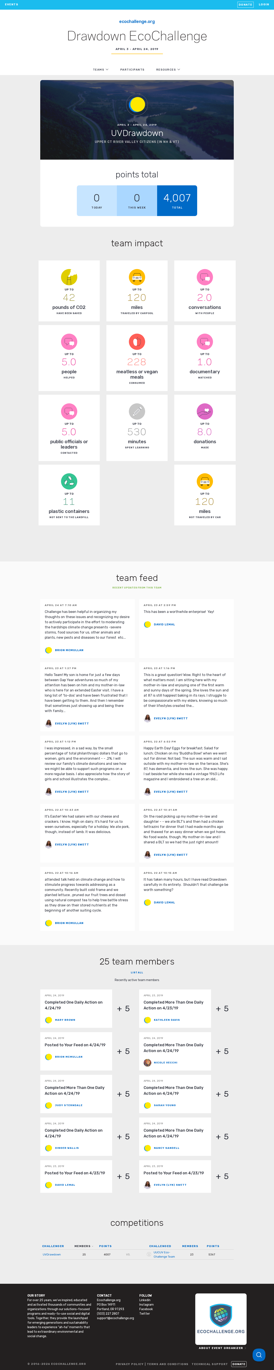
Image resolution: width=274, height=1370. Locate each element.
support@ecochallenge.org (115, 1318)
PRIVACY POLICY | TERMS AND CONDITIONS (152, 1364)
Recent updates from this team (137, 587)
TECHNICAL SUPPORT (210, 1364)
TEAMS (98, 69)
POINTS (105, 1246)
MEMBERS (82, 1246)
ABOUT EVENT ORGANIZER (221, 1348)
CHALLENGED (160, 1246)
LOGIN (264, 4)
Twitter (144, 1314)
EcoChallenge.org (137, 21)
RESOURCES (166, 69)
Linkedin (144, 1300)
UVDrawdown (52, 1254)
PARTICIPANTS (132, 69)
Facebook (146, 1309)
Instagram (146, 1304)
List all (137, 972)
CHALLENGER (53, 1246)
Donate (245, 4)
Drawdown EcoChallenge (137, 37)
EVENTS (11, 4)
